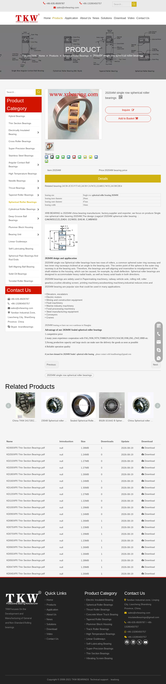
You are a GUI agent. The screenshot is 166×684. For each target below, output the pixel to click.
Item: (50, 170)
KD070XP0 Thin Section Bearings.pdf (25, 533)
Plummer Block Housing (99, 624)
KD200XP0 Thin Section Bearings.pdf (25, 467)
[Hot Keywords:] (134, 4)
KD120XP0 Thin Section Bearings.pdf (25, 494)
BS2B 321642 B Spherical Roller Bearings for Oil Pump (112, 420)
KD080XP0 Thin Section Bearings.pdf (25, 520)
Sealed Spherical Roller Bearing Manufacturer (83, 420)
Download (149, 447)
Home (50, 599)
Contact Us (53, 638)
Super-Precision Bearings (99, 648)
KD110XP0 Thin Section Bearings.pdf (25, 500)
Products (51, 604)
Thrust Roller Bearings (98, 609)
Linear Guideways (95, 638)
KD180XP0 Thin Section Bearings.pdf (25, 474)
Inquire (126, 110)
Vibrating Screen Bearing (99, 658)
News (50, 619)
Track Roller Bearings (97, 629)
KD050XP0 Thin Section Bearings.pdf (25, 560)
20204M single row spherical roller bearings (69, 375)
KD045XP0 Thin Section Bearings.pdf (25, 573)
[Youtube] (145, 642)
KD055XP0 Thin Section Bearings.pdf (25, 553)
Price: (102, 170)
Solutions (51, 624)
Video (50, 634)
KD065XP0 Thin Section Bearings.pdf (25, 540)
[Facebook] (127, 642)
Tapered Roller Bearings (99, 619)
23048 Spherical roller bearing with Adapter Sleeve (54, 420)
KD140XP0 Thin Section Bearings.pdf (25, 487)
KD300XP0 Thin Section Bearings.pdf (25, 447)
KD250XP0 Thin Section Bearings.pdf (25, 454)
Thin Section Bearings (97, 653)
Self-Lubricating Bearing (98, 643)
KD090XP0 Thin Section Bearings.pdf (25, 514)
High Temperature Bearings (100, 634)
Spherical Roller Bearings (99, 604)
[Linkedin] (133, 642)
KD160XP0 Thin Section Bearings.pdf (25, 481)
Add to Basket (126, 118)
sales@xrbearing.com (69, 7)
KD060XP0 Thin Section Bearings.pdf (25, 547)
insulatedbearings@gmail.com (143, 617)
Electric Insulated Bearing (99, 599)
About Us (51, 614)
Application (52, 609)
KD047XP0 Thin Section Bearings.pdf (25, 567)
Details (103, 178)
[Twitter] (139, 642)
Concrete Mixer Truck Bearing (102, 614)
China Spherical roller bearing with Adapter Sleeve (141, 420)
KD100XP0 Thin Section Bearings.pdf (25, 507)
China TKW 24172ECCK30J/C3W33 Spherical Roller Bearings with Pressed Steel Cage (25, 420)
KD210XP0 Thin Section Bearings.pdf (25, 461)
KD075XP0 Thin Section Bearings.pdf (25, 527)
